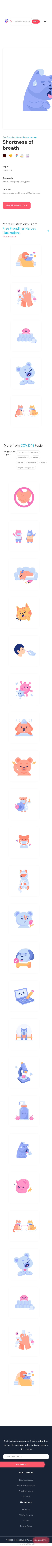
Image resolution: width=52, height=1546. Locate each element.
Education (32, 462)
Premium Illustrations (26, 1485)
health (35, 457)
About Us (26, 1509)
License (26, 1520)
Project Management (26, 468)
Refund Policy (26, 1526)
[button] (47, 21)
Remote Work (23, 457)
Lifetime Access (26, 1480)
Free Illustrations (26, 1491)
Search (20, 462)
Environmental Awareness (28, 452)
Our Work (26, 1496)
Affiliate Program (26, 1515)
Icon (43, 462)
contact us (41, 1540)
